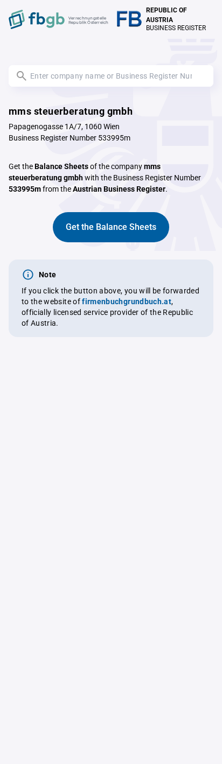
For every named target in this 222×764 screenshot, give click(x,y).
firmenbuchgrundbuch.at (126, 301)
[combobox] (111, 76)
